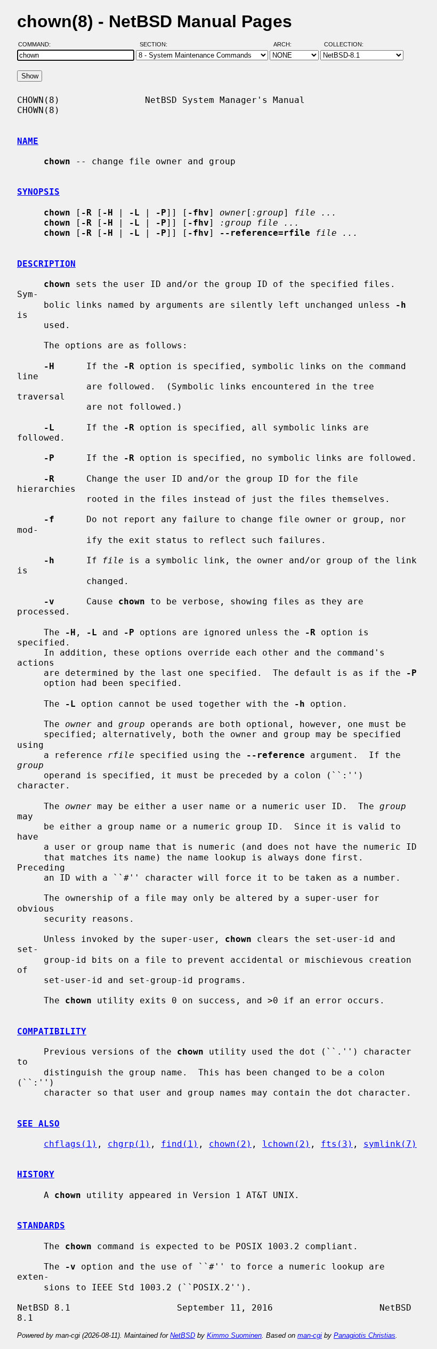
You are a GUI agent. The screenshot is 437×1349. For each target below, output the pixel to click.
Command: (37, 44)
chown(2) (230, 1144)
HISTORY (35, 1174)
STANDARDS (41, 1225)
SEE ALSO (38, 1124)
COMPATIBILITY (51, 1031)
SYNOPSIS (38, 192)
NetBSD (182, 1335)
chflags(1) (70, 1144)
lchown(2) (286, 1144)
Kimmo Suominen (234, 1335)
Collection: (343, 44)
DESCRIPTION (46, 264)
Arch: (287, 44)
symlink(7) (390, 1144)
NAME (27, 141)
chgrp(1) (129, 1144)
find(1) (179, 1144)
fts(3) (337, 1144)
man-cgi (309, 1335)
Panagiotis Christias (364, 1335)
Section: (156, 44)
